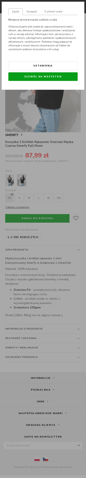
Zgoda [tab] (15, 11)
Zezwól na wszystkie (43, 76)
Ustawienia (43, 65)
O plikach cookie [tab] (53, 11)
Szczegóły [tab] (31, 11)
